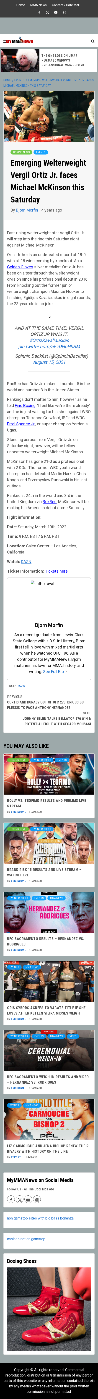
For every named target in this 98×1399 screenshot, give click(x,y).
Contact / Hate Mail (66, 4)
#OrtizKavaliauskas (49, 340)
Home (20, 4)
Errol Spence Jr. (21, 423)
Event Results (42, 760)
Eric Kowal (18, 811)
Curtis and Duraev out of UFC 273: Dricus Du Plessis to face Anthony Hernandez (45, 702)
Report (16, 1157)
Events (40, 152)
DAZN (21, 686)
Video (73, 1036)
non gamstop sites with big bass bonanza (40, 1218)
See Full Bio (53, 671)
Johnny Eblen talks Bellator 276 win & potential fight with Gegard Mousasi (57, 718)
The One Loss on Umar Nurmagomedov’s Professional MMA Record (62, 60)
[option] (49, 60)
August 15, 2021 (49, 362)
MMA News (38, 4)
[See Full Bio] (66, 671)
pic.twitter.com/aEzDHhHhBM (49, 346)
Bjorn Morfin (27, 210)
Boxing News (21, 152)
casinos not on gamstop (26, 1239)
